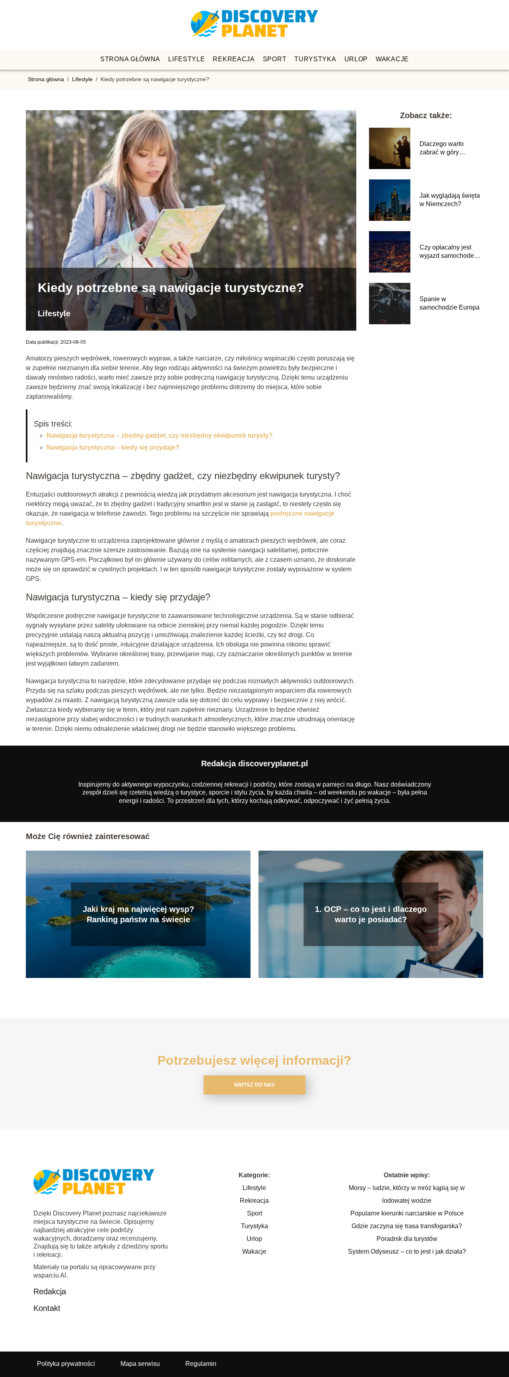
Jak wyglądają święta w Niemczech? (450, 199)
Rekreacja (233, 59)
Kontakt (46, 1308)
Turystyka (315, 59)
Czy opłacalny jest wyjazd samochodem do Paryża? (449, 252)
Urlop (356, 59)
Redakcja (49, 1291)
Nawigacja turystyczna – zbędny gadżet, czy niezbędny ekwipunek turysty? (160, 435)
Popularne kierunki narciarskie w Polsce (407, 1213)
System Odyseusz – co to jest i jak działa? (407, 1251)
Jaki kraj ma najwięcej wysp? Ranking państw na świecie (138, 914)
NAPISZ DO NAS (254, 1085)
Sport (275, 59)
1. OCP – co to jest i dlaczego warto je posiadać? (371, 914)
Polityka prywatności (66, 1363)
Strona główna (130, 59)
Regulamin (200, 1363)
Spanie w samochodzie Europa (450, 303)
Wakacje (392, 59)
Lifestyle (186, 59)
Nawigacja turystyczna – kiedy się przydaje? (113, 447)
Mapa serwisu (140, 1363)
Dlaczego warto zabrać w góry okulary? (442, 148)
